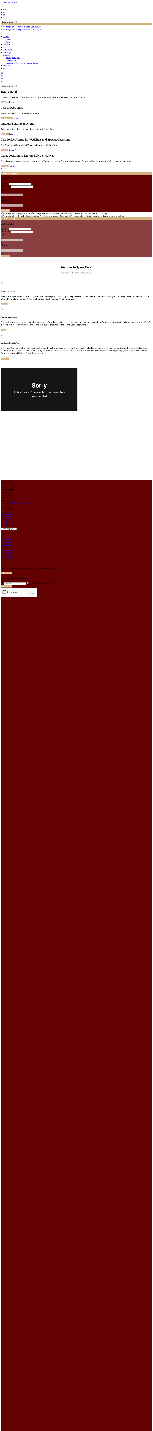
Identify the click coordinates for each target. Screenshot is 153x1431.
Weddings (4, 150)
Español (7, 519)
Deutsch (7, 513)
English (6, 516)
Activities (12, 166)
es (4, 12)
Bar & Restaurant (7, 118)
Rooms (3, 102)
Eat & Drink (5, 134)
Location (17, 118)
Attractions (5, 166)
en (4, 9)
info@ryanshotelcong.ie (19, 503)
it (4, 17)
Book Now (10, 102)
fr (4, 14)
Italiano (6, 524)
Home (6, 539)
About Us (4, 304)
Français (7, 521)
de (4, 6)
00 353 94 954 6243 (9, 2)
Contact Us (12, 150)
